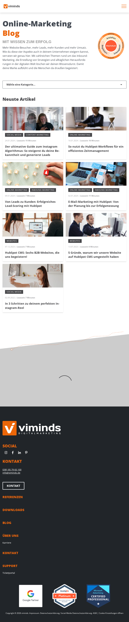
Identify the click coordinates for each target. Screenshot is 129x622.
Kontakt (13, 486)
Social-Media (14, 134)
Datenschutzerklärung (50, 613)
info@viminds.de (11, 472)
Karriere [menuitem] (7, 542)
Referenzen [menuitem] (13, 497)
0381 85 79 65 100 (12, 469)
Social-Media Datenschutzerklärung (76, 613)
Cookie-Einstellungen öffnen (111, 613)
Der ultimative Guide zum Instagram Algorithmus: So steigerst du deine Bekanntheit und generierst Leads (32, 151)
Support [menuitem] (10, 566)
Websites (12, 241)
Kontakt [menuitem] (10, 553)
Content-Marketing (37, 134)
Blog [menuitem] (7, 523)
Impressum (34, 613)
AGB (95, 613)
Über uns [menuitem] (11, 536)
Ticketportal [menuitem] (9, 572)
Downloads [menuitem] (13, 510)
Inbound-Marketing (43, 190)
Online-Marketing (80, 134)
